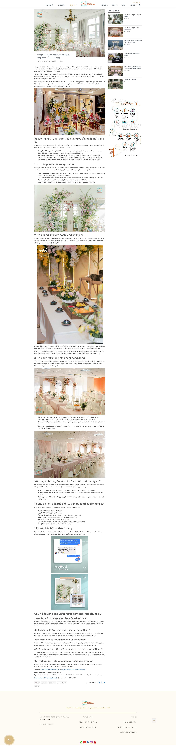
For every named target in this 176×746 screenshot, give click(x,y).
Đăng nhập (135, 2)
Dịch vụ (72, 5)
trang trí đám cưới (62, 683)
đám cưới (44, 683)
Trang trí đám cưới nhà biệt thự (131, 79)
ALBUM (114, 5)
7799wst (37, 686)
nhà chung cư (51, 683)
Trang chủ (49, 5)
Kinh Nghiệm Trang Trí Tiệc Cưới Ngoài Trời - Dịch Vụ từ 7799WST (133, 41)
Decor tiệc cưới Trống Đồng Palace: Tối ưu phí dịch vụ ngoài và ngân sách (132, 67)
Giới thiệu (61, 5)
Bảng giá (103, 5)
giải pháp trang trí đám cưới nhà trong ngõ (73, 669)
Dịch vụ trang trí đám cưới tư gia (50, 669)
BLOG (123, 5)
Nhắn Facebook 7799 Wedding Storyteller (46, 678)
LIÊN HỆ (132, 5)
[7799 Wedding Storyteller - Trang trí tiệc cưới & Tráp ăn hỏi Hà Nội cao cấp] (88, 3)
